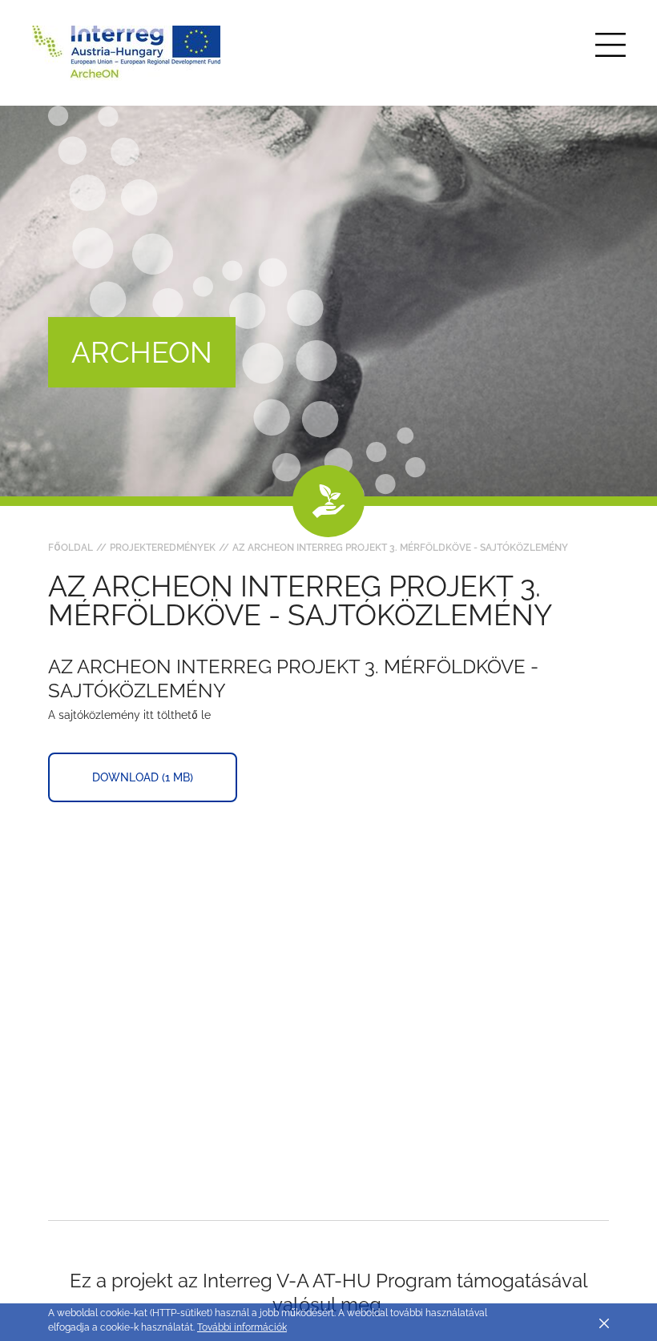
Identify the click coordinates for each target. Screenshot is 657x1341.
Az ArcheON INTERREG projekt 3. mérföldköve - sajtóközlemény (400, 547)
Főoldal (70, 547)
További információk (242, 1327)
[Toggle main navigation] (610, 44)
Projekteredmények (163, 547)
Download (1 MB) (142, 777)
